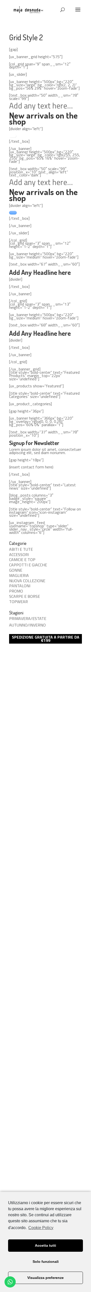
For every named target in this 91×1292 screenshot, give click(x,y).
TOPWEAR (18, 602)
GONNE (15, 570)
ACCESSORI (19, 554)
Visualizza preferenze (45, 1278)
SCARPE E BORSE (24, 596)
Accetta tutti (45, 1245)
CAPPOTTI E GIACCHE (28, 565)
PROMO (16, 591)
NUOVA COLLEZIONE (27, 581)
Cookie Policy (40, 1228)
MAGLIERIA (19, 575)
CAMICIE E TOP (22, 560)
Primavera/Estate (27, 618)
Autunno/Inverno (27, 625)
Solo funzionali (46, 1262)
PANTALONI (19, 586)
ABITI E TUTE (21, 549)
